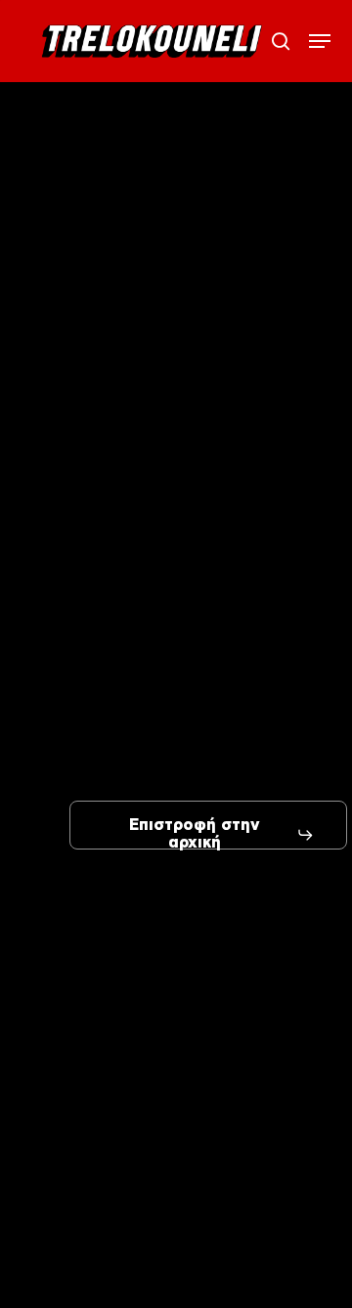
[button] (319, 41)
